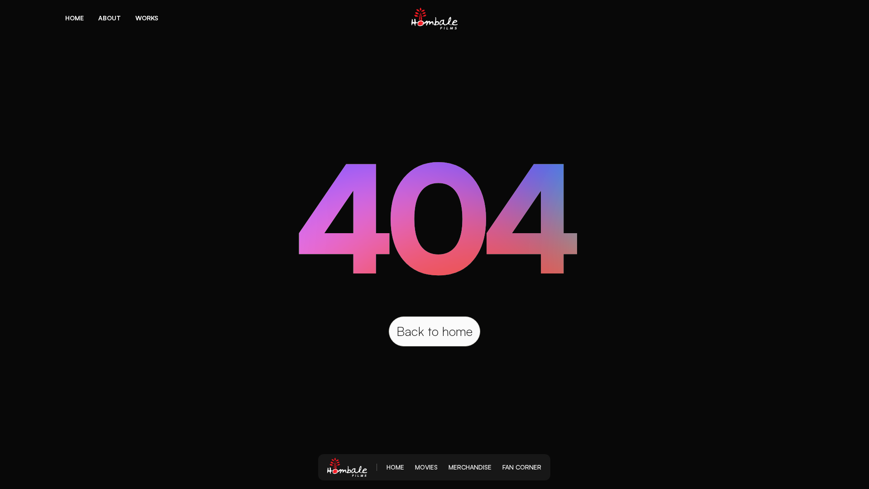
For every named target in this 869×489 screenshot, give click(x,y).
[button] (74, 18)
